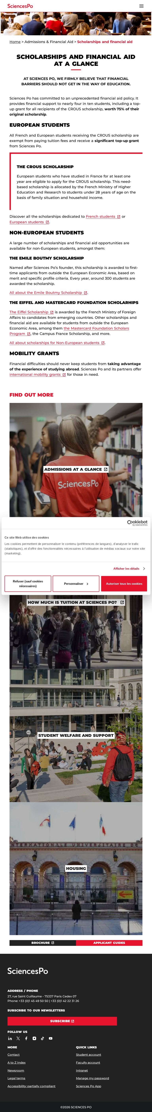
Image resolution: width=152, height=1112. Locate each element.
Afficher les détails (126, 568)
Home (15, 42)
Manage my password (92, 1078)
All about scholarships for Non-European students (54, 343)
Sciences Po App (88, 1086)
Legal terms (16, 1078)
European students (27, 222)
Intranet (82, 1070)
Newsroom (16, 1070)
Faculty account (88, 1062)
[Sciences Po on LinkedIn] (10, 1038)
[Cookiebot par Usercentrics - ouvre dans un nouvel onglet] (130, 523)
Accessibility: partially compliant (31, 1086)
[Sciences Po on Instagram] (34, 1038)
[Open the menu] (141, 6)
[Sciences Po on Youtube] (50, 1038)
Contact (14, 1054)
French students (100, 216)
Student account (88, 1054)
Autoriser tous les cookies (124, 583)
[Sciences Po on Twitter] (18, 1038)
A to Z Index (17, 1062)
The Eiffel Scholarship (29, 312)
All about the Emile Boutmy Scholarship (46, 292)
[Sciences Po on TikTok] (42, 1038)
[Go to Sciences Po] (28, 973)
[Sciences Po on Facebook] (26, 1038)
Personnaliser (73, 583)
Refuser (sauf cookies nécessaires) (28, 583)
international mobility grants (35, 374)
